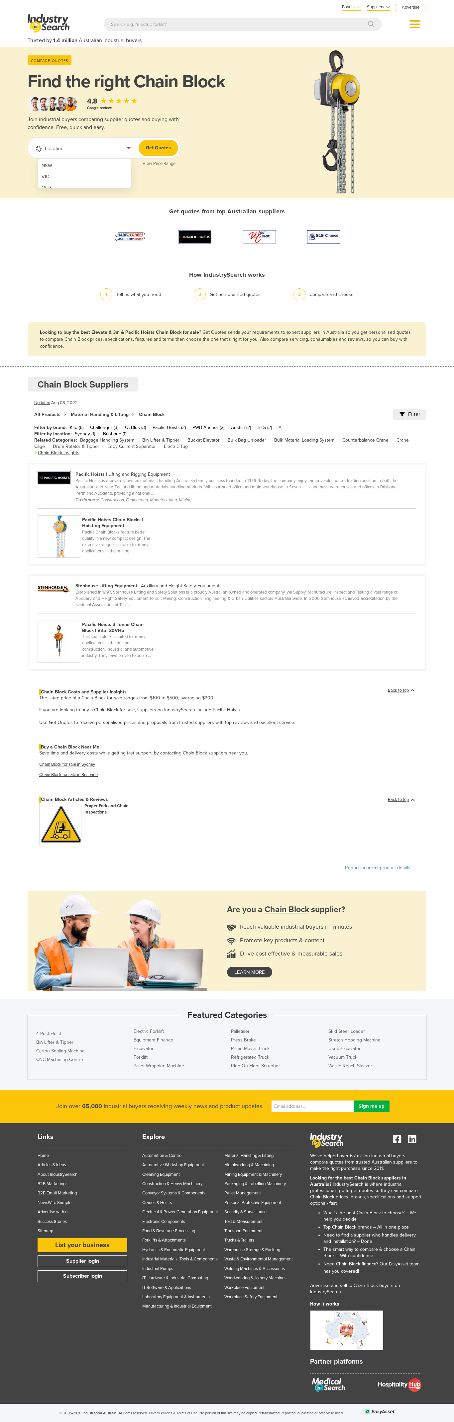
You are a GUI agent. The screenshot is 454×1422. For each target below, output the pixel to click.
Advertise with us (53, 1212)
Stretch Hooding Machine (354, 1040)
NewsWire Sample (54, 1202)
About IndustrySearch (57, 1174)
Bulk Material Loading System (304, 440)
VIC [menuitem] (45, 176)
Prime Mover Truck (250, 1048)
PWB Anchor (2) (208, 427)
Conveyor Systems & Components (173, 1193)
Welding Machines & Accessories (254, 1268)
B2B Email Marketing (57, 1193)
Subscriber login (82, 1276)
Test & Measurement (243, 1221)
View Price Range (159, 163)
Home (43, 1155)
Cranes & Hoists (157, 1202)
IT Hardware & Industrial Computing (175, 1278)
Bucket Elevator (203, 440)
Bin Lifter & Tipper (160, 440)
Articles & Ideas (52, 1165)
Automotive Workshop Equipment (173, 1165)
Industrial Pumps (157, 1268)
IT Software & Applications (166, 1287)
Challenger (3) (104, 427)
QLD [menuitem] (46, 187)
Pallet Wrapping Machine (159, 1066)
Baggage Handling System (107, 440)
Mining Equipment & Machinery (253, 1174)
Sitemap (45, 1231)
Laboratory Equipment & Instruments (176, 1297)
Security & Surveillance (245, 1212)
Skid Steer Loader (346, 1031)
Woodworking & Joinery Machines (255, 1278)
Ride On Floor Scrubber (255, 1066)
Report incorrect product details (377, 868)
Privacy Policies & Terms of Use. (173, 1413)
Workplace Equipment (244, 1287)
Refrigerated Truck (250, 1057)
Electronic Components (163, 1221)
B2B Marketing (51, 1183)
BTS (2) (265, 427)
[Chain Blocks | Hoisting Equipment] (100, 511)
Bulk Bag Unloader (247, 440)
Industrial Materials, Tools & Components (180, 1259)
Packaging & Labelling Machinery (255, 1183)
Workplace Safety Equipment (251, 1297)
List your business (82, 1245)
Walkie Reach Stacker (350, 1066)
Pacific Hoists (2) (169, 427)
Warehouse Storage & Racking (252, 1249)
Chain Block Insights (58, 453)
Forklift (141, 1057)
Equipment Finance (153, 1040)
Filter (414, 414)
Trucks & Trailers (239, 1240)
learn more (249, 972)
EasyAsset (398, 1264)
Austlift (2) (241, 427)
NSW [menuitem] (47, 166)
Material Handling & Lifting (100, 414)
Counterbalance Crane (365, 440)
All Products (47, 414)
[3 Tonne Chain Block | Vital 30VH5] (100, 616)
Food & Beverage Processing (168, 1231)
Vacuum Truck (342, 1057)
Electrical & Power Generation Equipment (180, 1212)
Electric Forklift (149, 1031)
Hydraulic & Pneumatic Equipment (173, 1249)
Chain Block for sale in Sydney (67, 764)
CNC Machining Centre (59, 1059)
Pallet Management (242, 1193)
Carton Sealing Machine (60, 1051)
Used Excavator (344, 1048)
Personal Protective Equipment (252, 1202)
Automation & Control (162, 1155)
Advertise (410, 7)
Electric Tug (176, 446)
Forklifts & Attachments (164, 1240)
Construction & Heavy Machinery (172, 1183)
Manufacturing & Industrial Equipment (177, 1306)
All (281, 427)
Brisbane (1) (114, 434)
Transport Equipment (243, 1231)
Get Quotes (158, 148)
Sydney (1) (85, 434)
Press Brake (243, 1040)
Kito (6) (76, 427)
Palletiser (240, 1031)
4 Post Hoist (48, 1033)
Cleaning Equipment (161, 1174)
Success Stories (52, 1221)
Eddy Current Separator (131, 446)
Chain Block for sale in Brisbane (68, 774)
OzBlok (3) (135, 427)
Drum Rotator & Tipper (76, 446)
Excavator (144, 1048)
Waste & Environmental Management (258, 1259)
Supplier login (82, 1261)
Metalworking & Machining (249, 1165)
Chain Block (152, 414)
